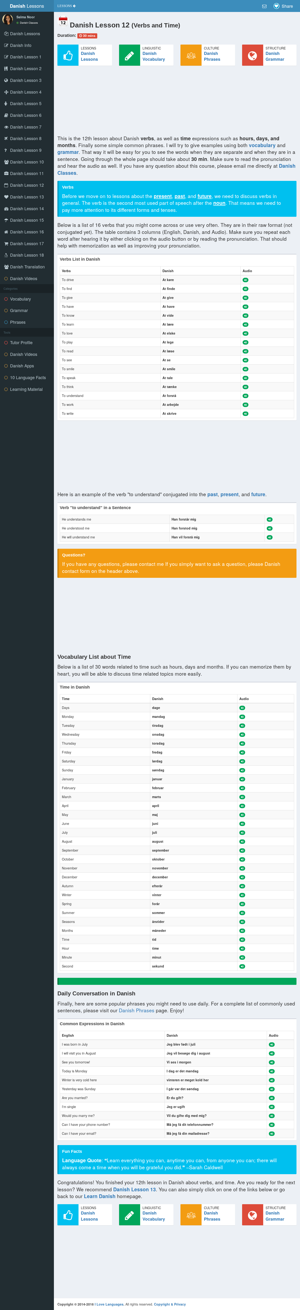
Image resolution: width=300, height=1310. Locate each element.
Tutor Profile (21, 342)
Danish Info (20, 45)
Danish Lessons (89, 56)
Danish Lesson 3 (25, 80)
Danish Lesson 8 (25, 138)
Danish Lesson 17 (26, 243)
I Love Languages (109, 1304)
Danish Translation (27, 266)
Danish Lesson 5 (25, 103)
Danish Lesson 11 (26, 173)
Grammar (18, 310)
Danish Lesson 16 (26, 231)
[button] (66, 6)
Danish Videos (23, 278)
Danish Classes (28, 22)
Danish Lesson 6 (25, 115)
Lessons (27, 5)
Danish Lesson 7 (25, 127)
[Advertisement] (176, 102)
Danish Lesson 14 (26, 208)
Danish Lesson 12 (26, 185)
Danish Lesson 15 (26, 220)
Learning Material (26, 389)
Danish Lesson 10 (26, 162)
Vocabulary (20, 299)
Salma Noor (25, 17)
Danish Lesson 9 (25, 150)
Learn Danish (100, 1196)
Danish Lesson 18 (26, 255)
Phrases (17, 322)
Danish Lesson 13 (26, 197)
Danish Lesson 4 (25, 92)
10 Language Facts (27, 377)
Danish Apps (21, 365)
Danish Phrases (212, 56)
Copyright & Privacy (170, 1304)
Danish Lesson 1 (25, 56)
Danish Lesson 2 (25, 68)
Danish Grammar (275, 56)
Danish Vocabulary (153, 56)
